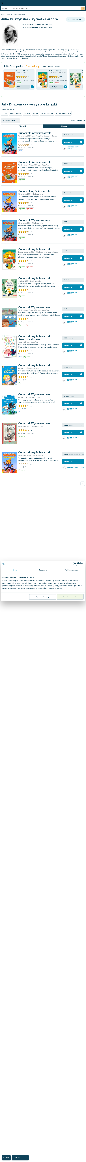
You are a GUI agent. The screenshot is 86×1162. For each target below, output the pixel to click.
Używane (27, 113)
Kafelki (23, 126)
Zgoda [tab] (15, 570)
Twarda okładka (15, 113)
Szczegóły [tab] (43, 570)
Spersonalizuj (41, 597)
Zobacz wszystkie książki (52, 66)
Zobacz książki (76, 19)
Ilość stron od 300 (47, 113)
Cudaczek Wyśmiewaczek (34, 220)
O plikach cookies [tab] (71, 570)
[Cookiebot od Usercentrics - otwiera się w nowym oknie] (74, 563)
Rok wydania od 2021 (63, 113)
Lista (65, 126)
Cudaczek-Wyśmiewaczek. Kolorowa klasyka (34, 338)
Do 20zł (4, 113)
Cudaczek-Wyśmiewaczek (25, 71)
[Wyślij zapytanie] (83, 8)
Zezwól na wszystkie (70, 597)
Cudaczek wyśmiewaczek (34, 191)
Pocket (35, 113)
